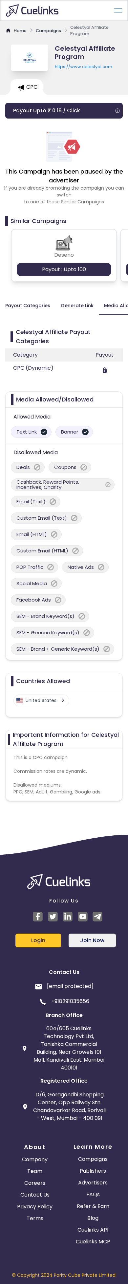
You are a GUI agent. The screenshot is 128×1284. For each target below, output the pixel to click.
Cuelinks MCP (93, 1241)
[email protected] (70, 986)
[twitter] (53, 916)
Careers (34, 1183)
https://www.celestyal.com (83, 66)
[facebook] (38, 916)
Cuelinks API (92, 1230)
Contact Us (35, 1195)
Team (34, 1171)
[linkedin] (68, 916)
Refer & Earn (93, 1206)
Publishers (93, 1171)
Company (35, 1159)
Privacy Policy (35, 1206)
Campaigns (93, 1159)
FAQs (93, 1194)
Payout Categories (27, 305)
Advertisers (93, 1182)
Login (38, 940)
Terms (35, 1218)
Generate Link (77, 305)
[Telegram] (98, 916)
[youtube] (83, 916)
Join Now (92, 940)
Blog (92, 1218)
